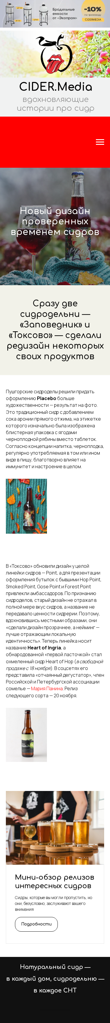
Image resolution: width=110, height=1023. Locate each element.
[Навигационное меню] (100, 142)
